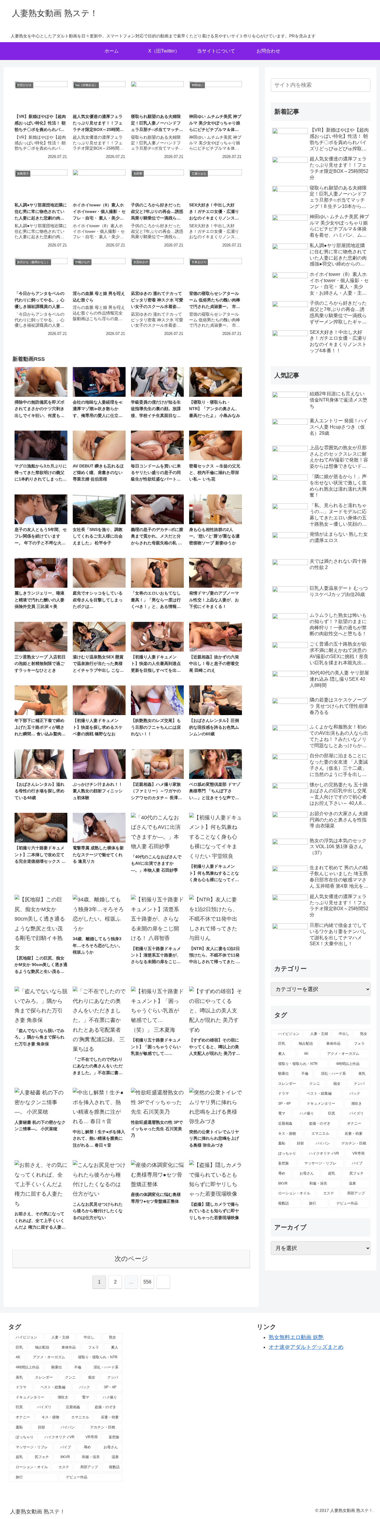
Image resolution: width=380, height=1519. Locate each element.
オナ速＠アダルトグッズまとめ (306, 1347)
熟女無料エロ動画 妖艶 (296, 1337)
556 (147, 1281)
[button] (365, 85)
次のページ (131, 1258)
